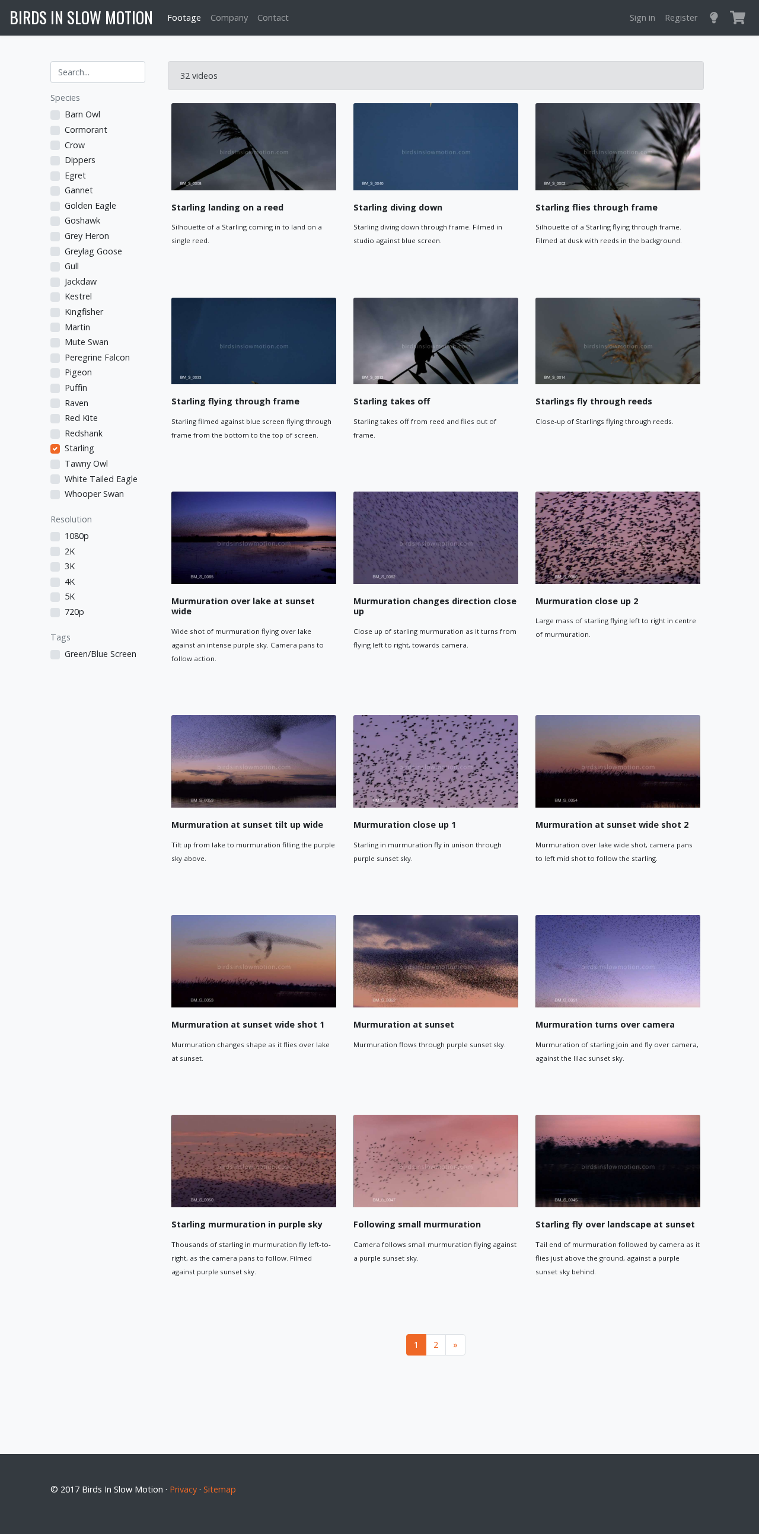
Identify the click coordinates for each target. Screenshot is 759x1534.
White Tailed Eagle (101, 478)
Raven (76, 403)
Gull (72, 266)
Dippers (80, 159)
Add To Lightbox (295, 265)
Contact (273, 17)
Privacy (183, 1489)
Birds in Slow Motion (81, 17)
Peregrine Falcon (97, 357)
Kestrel (78, 296)
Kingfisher (84, 311)
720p (74, 611)
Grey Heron (87, 235)
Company (229, 17)
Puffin (76, 387)
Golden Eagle (90, 205)
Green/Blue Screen (100, 653)
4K (70, 581)
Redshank (84, 433)
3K (70, 566)
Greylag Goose (93, 251)
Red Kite (81, 417)
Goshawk (82, 220)
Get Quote (213, 265)
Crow (75, 145)
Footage (184, 17)
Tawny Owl (86, 463)
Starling (79, 448)
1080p (77, 535)
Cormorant (86, 129)
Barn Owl (82, 114)
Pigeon (78, 372)
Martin (77, 327)
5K (70, 596)
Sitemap (219, 1489)
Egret (75, 175)
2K (70, 551)
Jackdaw (81, 281)
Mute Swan (87, 341)
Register (681, 17)
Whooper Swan (94, 493)
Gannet (79, 190)
